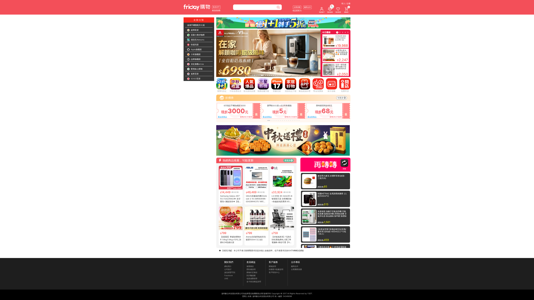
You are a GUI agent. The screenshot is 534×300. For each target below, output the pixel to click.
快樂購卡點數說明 (276, 269)
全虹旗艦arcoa (197, 64)
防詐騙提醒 (251, 275)
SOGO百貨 (195, 78)
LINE (226, 278)
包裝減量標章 (252, 278)
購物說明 (272, 266)
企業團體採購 (296, 269)
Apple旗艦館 (196, 49)
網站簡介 (228, 266)
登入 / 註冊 (345, 3)
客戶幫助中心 (274, 272)
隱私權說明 (251, 269)
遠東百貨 (194, 73)
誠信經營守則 (229, 272)
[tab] (254, 75)
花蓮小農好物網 (197, 35)
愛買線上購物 (196, 69)
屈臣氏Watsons (197, 39)
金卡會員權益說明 (254, 281)
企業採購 (297, 7)
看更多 (287, 160)
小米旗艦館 (195, 54)
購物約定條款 (252, 272)
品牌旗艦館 (195, 59)
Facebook (228, 275)
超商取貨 (194, 30)
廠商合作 (294, 266)
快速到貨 (194, 44)
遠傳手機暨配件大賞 (196, 25)
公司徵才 (228, 269)
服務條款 (250, 266)
